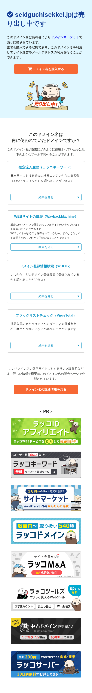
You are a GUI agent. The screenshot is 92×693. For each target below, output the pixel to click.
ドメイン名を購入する (48, 69)
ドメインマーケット (65, 37)
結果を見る (46, 197)
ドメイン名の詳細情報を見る (45, 389)
